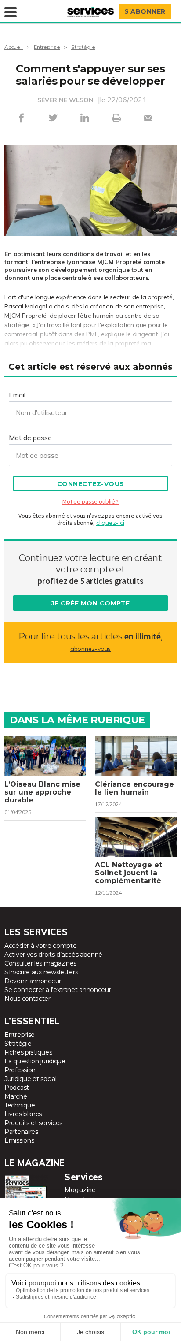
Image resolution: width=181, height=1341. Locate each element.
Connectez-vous (90, 484)
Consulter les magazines (40, 963)
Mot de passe (30, 437)
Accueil (13, 47)
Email (17, 394)
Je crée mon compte (90, 603)
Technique (19, 1105)
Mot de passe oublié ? (90, 501)
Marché (15, 1096)
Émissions (19, 1140)
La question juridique (34, 1061)
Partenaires (21, 1132)
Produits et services (33, 1123)
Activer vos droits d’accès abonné (53, 954)
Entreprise (47, 47)
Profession (20, 1070)
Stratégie (83, 47)
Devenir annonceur (32, 981)
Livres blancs (23, 1114)
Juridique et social (30, 1079)
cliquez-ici (110, 522)
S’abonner (145, 11)
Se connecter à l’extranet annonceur (57, 990)
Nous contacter (27, 999)
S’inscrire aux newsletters (41, 972)
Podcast (16, 1088)
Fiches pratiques (28, 1052)
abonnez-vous (90, 649)
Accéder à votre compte (40, 946)
